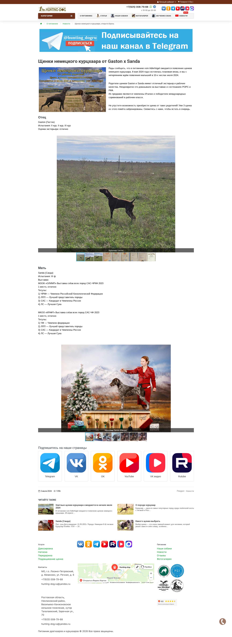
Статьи (103, 16)
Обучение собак (163, 16)
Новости (183, 15)
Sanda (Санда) (63, 521)
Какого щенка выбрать (147, 521)
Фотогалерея (142, 16)
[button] (191, 138)
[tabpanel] (116, 40)
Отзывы (161, 555)
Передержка (45, 555)
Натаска (42, 552)
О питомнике (86, 16)
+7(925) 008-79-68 (137, 6)
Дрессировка (45, 548)
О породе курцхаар (145, 505)
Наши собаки (121, 16)
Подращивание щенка (50, 559)
